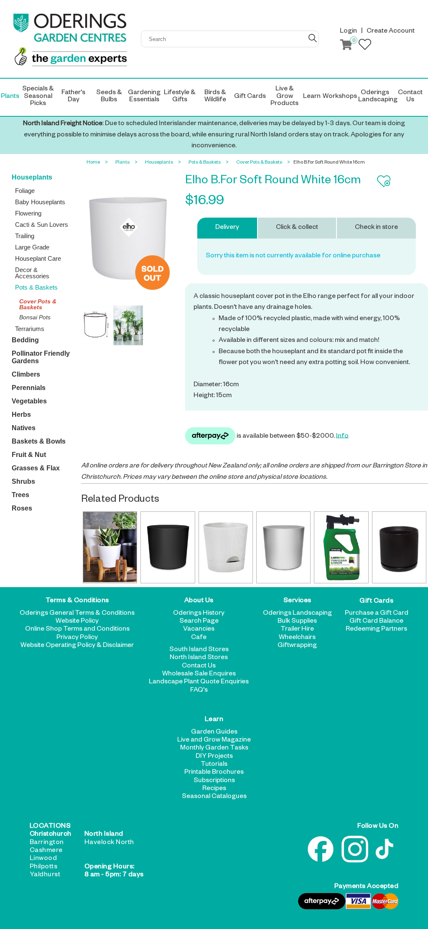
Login (348, 32)
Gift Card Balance (376, 622)
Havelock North (109, 843)
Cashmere (46, 851)
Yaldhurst (45, 875)
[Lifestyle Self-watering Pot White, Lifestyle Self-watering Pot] (225, 547)
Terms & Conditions (77, 601)
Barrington (47, 843)
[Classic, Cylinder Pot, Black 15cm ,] (399, 547)
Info (342, 436)
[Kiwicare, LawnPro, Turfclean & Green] (341, 547)
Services (297, 601)
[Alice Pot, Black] (167, 547)
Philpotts (44, 867)
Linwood (43, 859)
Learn (214, 720)
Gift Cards (376, 601)
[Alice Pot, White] (283, 547)
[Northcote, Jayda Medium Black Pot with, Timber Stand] (110, 547)
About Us (199, 601)
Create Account (391, 32)
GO (312, 38)
